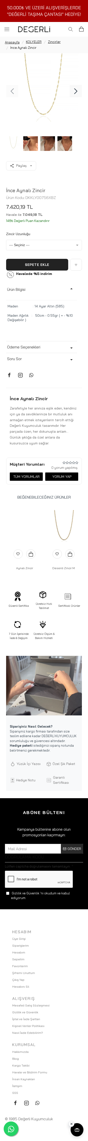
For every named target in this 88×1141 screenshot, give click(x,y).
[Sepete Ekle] (30, 554)
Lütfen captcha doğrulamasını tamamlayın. (38, 866)
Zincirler (54, 42)
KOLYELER (34, 42)
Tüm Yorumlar (26, 476)
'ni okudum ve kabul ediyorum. (40, 895)
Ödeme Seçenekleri (23, 347)
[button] (12, 91)
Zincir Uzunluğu (18, 234)
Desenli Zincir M (63, 568)
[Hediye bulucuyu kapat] (71, 1124)
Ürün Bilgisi (16, 289)
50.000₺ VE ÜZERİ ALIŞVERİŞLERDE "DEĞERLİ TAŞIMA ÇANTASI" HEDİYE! (44, 11)
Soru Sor (14, 358)
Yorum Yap (61, 476)
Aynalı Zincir (24, 568)
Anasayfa (12, 42)
